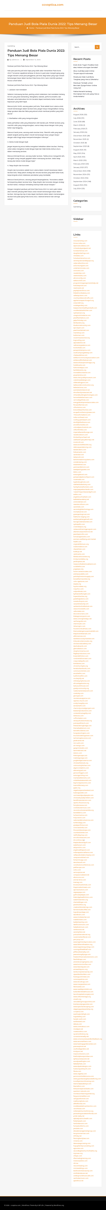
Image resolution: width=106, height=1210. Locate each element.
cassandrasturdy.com (81, 604)
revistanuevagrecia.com (81, 698)
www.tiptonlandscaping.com (83, 1006)
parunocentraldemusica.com (83, 1076)
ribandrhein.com (79, 549)
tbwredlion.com (79, 1086)
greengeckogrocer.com (81, 514)
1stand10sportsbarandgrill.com (84, 492)
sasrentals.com (78, 507)
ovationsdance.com (80, 546)
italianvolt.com (78, 457)
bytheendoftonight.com (81, 594)
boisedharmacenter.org (81, 579)
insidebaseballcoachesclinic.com (84, 1106)
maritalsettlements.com (81, 778)
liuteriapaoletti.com (80, 793)
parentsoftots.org (79, 905)
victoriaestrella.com (80, 827)
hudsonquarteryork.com (82, 1069)
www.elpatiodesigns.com (82, 1066)
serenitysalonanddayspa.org (83, 261)
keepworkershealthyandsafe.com (85, 308)
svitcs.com (77, 870)
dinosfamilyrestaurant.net (82, 392)
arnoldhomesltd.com (80, 425)
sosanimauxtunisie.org (81, 338)
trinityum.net (78, 1051)
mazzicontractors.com (81, 1054)
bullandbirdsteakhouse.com (83, 992)
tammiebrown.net (79, 750)
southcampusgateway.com (82, 353)
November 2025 (79, 139)
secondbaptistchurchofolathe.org (85, 1151)
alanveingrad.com (79, 770)
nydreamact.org (79, 313)
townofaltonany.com (80, 785)
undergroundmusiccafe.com (83, 1176)
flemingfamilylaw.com (81, 1138)
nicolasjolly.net (78, 678)
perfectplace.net (79, 561)
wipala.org (77, 584)
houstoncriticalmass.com (82, 629)
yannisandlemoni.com (81, 467)
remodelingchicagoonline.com (84, 1002)
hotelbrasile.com (79, 365)
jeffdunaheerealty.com (81, 952)
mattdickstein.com (80, 919)
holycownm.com (79, 818)
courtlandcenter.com (80, 832)
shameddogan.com (80, 902)
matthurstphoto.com (80, 1101)
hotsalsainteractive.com (81, 258)
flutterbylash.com (79, 1121)
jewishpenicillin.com (80, 534)
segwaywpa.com (79, 892)
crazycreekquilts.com (80, 661)
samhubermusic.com (80, 1178)
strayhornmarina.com (81, 651)
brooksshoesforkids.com (82, 885)
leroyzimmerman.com (81, 1133)
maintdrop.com (78, 333)
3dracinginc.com (79, 626)
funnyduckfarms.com (81, 1126)
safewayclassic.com (80, 295)
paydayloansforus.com (81, 290)
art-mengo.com (78, 745)
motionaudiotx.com (80, 1161)
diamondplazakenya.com (82, 1084)
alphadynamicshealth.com (82, 1118)
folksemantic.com (79, 452)
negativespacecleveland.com (83, 790)
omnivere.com (78, 270)
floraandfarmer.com (80, 405)
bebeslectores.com (80, 387)
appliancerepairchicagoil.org (83, 300)
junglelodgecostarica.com (82, 760)
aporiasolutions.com (80, 890)
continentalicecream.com (82, 658)
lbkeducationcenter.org (81, 556)
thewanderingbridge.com (82, 726)
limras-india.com (79, 243)
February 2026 (79, 129)
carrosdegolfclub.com (81, 400)
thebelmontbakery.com (81, 293)
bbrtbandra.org (78, 323)
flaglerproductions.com (81, 653)
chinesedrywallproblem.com (83, 798)
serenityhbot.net (79, 932)
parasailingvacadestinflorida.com (85, 1113)
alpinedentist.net (79, 343)
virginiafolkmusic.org (81, 544)
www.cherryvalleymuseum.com (84, 377)
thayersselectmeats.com (82, 887)
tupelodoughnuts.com (81, 482)
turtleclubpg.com (79, 822)
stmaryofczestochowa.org (82, 721)
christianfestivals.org (80, 763)
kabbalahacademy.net (81, 499)
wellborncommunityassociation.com (86, 358)
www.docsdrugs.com (80, 982)
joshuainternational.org (81, 934)
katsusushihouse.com (81, 686)
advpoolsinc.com (79, 847)
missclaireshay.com (80, 241)
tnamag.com (77, 882)
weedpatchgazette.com (81, 469)
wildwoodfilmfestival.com (82, 360)
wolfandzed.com (79, 1021)
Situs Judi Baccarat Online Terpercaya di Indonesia (83, 72)
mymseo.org (78, 1153)
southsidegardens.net (81, 1049)
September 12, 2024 (33, 60)
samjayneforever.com (81, 1098)
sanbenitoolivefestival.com (82, 606)
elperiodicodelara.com (81, 246)
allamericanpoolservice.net (83, 532)
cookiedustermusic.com (81, 808)
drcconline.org (78, 840)
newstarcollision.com (81, 504)
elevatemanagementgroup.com (84, 1131)
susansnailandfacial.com (82, 937)
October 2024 (78, 178)
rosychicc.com (78, 589)
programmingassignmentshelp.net (85, 283)
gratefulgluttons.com (80, 599)
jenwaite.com (78, 1128)
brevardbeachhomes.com (82, 410)
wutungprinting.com (80, 775)
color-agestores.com (80, 581)
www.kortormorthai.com (82, 964)
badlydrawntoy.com (80, 922)
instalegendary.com (80, 305)
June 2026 (77, 122)
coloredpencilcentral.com (82, 427)
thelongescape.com (80, 755)
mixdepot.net (78, 1029)
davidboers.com (79, 914)
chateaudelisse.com (80, 355)
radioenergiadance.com (81, 345)
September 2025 (80, 146)
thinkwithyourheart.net (81, 437)
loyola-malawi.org (79, 586)
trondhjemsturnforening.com (83, 1081)
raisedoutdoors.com (80, 435)
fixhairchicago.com (80, 860)
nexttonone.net (78, 929)
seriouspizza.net (79, 872)
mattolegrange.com (80, 758)
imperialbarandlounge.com (83, 432)
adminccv (15, 60)
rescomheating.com (80, 1166)
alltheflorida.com (79, 1103)
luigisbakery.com (79, 1016)
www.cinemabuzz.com (81, 1026)
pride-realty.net (78, 1116)
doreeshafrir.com (79, 706)
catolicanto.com (79, 554)
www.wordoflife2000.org (82, 445)
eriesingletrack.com (80, 474)
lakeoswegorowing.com (81, 1143)
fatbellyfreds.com (79, 1064)
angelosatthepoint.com (81, 850)
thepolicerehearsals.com (82, 634)
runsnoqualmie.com (80, 979)
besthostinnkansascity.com (83, 1171)
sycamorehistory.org (80, 1034)
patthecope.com (79, 867)
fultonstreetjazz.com (80, 367)
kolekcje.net (77, 551)
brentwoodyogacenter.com (83, 1004)
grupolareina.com (79, 375)
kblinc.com (77, 472)
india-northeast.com (80, 417)
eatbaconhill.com (79, 280)
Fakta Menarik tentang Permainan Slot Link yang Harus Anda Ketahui (86, 93)
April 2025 (77, 157)
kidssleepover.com (80, 285)
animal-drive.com (79, 880)
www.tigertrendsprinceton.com (84, 942)
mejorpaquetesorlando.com (83, 489)
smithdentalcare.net (80, 1173)
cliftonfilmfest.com (80, 430)
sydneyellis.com (79, 524)
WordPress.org (59, 1205)
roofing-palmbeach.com (82, 420)
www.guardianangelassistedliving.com (87, 1079)
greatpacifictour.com (80, 825)
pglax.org (76, 788)
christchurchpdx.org (80, 666)
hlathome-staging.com (81, 517)
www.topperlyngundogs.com (83, 947)
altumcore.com (78, 877)
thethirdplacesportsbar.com (83, 1056)
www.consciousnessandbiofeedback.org (87, 1039)
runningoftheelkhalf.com (82, 949)
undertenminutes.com (81, 268)
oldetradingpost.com (80, 382)
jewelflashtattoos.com (81, 318)
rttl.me (75, 1163)
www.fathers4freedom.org (82, 944)
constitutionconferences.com (83, 865)
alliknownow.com (79, 636)
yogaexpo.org (78, 569)
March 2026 (78, 125)
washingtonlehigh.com (81, 1014)
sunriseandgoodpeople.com (83, 795)
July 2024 (77, 188)
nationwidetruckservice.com (83, 820)
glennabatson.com (80, 648)
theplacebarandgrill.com (82, 842)
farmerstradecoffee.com (82, 910)
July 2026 (77, 118)
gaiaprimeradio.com (80, 748)
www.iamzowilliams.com (82, 1041)
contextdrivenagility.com (82, 713)
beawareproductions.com (82, 711)
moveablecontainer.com (81, 372)
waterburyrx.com (79, 845)
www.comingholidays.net (82, 619)
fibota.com (77, 1071)
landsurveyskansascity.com (83, 972)
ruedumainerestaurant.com (83, 691)
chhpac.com (77, 1156)
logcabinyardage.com (81, 912)
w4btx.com (77, 494)
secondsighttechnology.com (83, 509)
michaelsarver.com (80, 512)
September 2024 (80, 181)
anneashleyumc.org (80, 969)
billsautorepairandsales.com (83, 1089)
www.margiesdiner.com (81, 984)
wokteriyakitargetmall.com (83, 519)
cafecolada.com (78, 611)
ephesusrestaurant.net (81, 1059)
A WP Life (40, 1205)
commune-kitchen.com (81, 671)
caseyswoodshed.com (81, 857)
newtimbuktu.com (79, 275)
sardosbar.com (78, 454)
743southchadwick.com (81, 415)
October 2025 (78, 143)
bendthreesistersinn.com (82, 800)
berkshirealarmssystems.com (83, 459)
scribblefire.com (79, 566)
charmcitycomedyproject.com (84, 708)
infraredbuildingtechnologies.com (85, 395)
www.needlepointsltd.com (82, 989)
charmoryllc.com (79, 624)
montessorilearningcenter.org (84, 1094)
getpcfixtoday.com (80, 320)
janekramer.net (78, 740)
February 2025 (79, 164)
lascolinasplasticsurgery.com (83, 994)
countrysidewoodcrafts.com (83, 298)
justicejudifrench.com (81, 723)
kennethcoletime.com (81, 730)
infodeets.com (78, 256)
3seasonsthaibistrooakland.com (84, 564)
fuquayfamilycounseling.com (83, 1146)
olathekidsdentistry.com (81, 484)
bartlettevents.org (79, 370)
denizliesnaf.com (79, 862)
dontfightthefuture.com (81, 422)
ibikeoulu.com (78, 716)
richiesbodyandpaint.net (82, 248)
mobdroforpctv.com (80, 601)
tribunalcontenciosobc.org (82, 641)
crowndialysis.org (79, 527)
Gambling (11, 46)
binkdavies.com (79, 663)
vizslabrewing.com (80, 462)
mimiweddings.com (80, 1168)
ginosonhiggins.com (80, 773)
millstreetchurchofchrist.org (83, 1111)
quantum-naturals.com (81, 1091)
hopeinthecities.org (80, 596)
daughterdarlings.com (81, 253)
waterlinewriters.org (80, 900)
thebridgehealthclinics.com (83, 897)
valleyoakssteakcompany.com (84, 855)
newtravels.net (78, 288)
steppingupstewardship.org (83, 1009)
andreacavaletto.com (80, 574)
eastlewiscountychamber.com (83, 638)
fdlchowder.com (79, 987)
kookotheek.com (79, 348)
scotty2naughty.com (80, 703)
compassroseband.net (81, 875)
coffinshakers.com (79, 718)
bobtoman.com (78, 335)
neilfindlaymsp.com (80, 835)
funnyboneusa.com (80, 805)
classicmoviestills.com (81, 609)
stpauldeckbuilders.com (81, 974)
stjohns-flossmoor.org (81, 803)
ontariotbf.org (78, 303)
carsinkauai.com (79, 1108)
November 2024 (79, 174)
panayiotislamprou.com (81, 350)
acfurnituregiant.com (80, 266)
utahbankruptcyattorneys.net (83, 440)
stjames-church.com (80, 701)
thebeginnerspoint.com (81, 616)
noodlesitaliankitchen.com (82, 310)
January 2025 (78, 167)
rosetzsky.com (78, 693)
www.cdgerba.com (80, 1074)
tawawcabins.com (79, 450)
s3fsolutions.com (79, 407)
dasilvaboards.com (80, 646)
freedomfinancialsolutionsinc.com (85, 957)
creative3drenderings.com (82, 907)
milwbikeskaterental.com (82, 780)
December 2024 (80, 171)
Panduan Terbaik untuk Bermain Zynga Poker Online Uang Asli (85, 85)
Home (31, 28)
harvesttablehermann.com (82, 397)
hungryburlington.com (81, 733)
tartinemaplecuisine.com (82, 738)
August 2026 (78, 115)
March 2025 (78, 160)
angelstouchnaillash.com (82, 497)
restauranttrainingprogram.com (84, 529)
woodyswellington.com (81, 1061)
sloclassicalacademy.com (82, 643)
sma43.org (77, 999)
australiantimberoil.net (81, 390)
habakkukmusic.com (80, 927)
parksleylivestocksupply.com (83, 576)
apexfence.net (78, 1181)
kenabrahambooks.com (81, 668)
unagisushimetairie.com (82, 315)
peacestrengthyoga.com (82, 954)
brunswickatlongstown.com (83, 735)
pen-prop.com (78, 939)
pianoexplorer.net (79, 1046)
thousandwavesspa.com (82, 830)
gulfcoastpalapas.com (81, 895)
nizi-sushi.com (78, 743)
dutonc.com (77, 753)
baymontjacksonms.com (82, 783)
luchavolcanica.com (80, 815)
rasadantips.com (79, 273)
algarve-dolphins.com (81, 768)
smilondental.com (79, 502)
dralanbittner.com (79, 464)
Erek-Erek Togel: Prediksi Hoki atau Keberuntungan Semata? (85, 66)
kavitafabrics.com (79, 813)
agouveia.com (78, 1148)
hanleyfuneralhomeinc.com (83, 487)
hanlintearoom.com (80, 1123)
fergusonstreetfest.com (81, 1096)
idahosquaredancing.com (82, 447)
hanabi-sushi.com (79, 1019)
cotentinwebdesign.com (81, 380)
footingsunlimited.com (81, 977)
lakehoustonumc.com (81, 924)
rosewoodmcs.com (80, 1031)
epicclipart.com (78, 328)
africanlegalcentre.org (81, 683)
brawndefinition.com (80, 656)
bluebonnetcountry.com (81, 325)
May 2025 (77, 153)
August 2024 (78, 185)
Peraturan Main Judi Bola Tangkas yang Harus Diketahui (85, 78)
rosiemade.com (78, 479)
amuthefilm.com (79, 673)
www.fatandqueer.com (81, 967)
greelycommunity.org (81, 688)
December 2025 (79, 136)
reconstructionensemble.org (83, 810)
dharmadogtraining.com (82, 1158)
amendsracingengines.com (83, 962)
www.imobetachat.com (81, 917)
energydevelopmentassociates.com (86, 402)
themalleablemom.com (81, 728)
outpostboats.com (79, 591)
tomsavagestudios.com (81, 537)
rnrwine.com (78, 1141)
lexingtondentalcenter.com (82, 522)
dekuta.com (77, 1024)
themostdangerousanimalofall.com (85, 631)
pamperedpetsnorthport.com (83, 477)
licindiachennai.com (80, 251)
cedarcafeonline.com (80, 263)
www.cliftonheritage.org (82, 997)
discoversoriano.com (80, 614)
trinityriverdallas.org (80, 559)
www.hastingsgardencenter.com (84, 1044)
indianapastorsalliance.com (83, 852)
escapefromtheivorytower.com (84, 412)
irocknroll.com (78, 442)
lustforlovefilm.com (80, 676)
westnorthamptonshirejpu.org (84, 362)
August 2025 (78, 150)
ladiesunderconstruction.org (83, 385)
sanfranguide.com (79, 621)
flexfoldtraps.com (79, 959)
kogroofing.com (79, 340)
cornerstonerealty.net (81, 1036)
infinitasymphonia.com (81, 681)
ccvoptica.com (52, 4)
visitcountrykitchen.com (81, 765)
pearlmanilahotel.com (81, 330)
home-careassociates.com (82, 571)
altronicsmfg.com (79, 278)
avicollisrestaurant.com (81, 837)
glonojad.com (78, 696)
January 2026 (78, 132)
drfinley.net (77, 1136)
